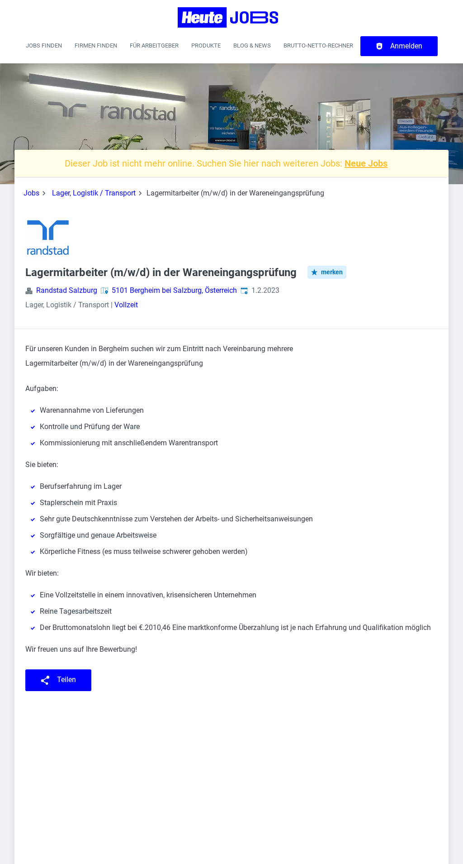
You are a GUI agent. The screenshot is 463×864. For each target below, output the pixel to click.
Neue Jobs (366, 163)
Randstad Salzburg (66, 290)
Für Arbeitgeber (154, 45)
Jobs (31, 193)
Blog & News (252, 45)
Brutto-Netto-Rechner (318, 45)
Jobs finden (44, 45)
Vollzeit (126, 305)
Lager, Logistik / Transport (94, 193)
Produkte (206, 45)
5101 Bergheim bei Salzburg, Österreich (174, 290)
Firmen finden (96, 45)
